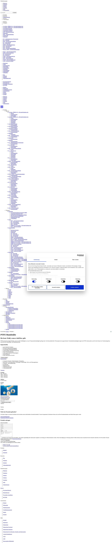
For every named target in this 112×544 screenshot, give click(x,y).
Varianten (2, 370)
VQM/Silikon (14, 218)
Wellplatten (5, 72)
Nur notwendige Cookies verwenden (37, 287)
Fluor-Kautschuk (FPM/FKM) (17, 216)
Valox (9, 297)
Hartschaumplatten (15, 268)
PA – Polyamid (6, 40)
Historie (4, 87)
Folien (4, 64)
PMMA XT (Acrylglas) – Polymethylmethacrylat (21, 225)
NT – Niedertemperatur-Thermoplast (10, 39)
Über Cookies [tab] (75, 259)
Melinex (10, 293)
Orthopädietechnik (7, 78)
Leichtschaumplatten (15, 269)
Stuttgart (5, 5)
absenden (7, 440)
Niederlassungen (6, 17)
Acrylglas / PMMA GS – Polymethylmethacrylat (13, 26)
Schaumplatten (6, 67)
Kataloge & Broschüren (13, 308)
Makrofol (10, 292)
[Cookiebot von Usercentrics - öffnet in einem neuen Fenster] (78, 255)
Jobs (9, 323)
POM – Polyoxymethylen (8, 52)
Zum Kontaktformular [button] (5, 416)
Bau (4, 74)
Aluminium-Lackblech (7, 31)
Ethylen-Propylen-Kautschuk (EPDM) (19, 215)
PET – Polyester (6, 47)
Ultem (9, 296)
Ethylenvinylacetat (14, 230)
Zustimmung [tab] (36, 259)
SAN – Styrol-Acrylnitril (8, 61)
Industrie (5, 77)
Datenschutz (5, 524)
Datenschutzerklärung (16, 438)
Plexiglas (10, 294)
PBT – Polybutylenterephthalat (9, 41)
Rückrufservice (6, 82)
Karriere (4, 93)
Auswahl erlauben (56, 287)
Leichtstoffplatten (14, 271)
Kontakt (4, 94)
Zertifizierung (11, 310)
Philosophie (5, 88)
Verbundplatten (6, 70)
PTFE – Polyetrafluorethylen (9, 56)
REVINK (5, 85)
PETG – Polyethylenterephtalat (9, 51)
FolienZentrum (6, 484)
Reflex (9, 295)
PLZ (1, 400)
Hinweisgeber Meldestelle (8, 541)
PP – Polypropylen (7, 54)
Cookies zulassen (75, 287)
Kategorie (5, 452)
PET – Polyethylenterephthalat (9, 48)
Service (2, 488)
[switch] (49, 281)
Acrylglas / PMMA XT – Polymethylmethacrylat (13, 27)
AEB (4, 538)
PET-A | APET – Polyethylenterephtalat (11, 49)
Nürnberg (5, 4)
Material (4, 450)
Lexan (9, 290)
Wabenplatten (6, 71)
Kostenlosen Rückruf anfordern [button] (7, 417)
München (5, 3)
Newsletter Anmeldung (8, 84)
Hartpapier (5, 36)
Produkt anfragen (4, 357)
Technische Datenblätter (13, 309)
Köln (4, 9)
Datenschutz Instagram (7, 529)
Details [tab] (56, 259)
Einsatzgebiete (3, 358)
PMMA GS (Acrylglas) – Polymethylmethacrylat (21, 241)
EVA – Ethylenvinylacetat (8, 32)
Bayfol (9, 289)
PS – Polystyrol (6, 55)
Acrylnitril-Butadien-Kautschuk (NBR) (19, 212)
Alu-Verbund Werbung (8, 29)
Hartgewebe (5, 35)
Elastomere (5, 33)
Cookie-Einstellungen (7, 534)
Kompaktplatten (6, 65)
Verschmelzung (6, 90)
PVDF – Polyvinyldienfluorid (9, 59)
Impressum (5, 522)
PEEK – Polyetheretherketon (9, 44)
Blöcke (12, 113)
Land (2, 399)
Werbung (5, 76)
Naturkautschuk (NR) (15, 217)
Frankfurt (5, 7)
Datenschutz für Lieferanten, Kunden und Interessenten (14, 531)
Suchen (14, 12)
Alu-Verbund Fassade (7, 28)
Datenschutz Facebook (7, 527)
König (7, 331)
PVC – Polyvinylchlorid (8, 58)
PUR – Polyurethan (7, 57)
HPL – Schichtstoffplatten (8, 34)
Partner (4, 92)
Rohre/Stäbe (5, 66)
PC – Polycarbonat (7, 42)
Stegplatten (5, 69)
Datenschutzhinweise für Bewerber (15, 324)
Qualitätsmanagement (7, 89)
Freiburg (5, 6)
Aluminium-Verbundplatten (16, 276)
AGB (4, 536)
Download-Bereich (7, 81)
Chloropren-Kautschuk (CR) (17, 213)
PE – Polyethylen (6, 43)
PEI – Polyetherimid (7, 46)
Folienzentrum (6, 10)
